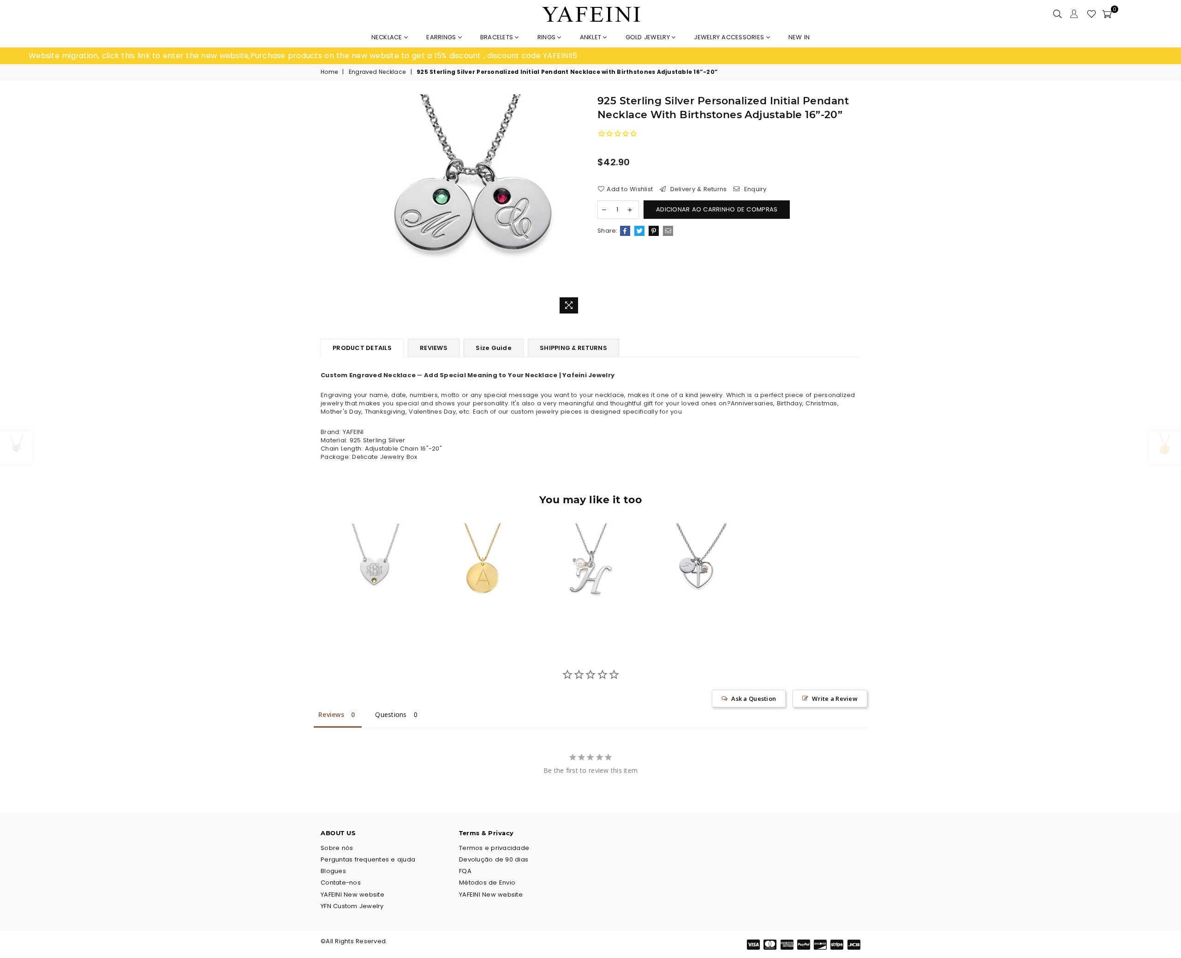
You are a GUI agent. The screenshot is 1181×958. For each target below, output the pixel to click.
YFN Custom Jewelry (352, 906)
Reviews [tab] (331, 714)
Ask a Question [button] (753, 698)
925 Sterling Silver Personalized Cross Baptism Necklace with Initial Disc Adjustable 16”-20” (698, 552)
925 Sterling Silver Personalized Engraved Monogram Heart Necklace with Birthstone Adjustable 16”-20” (374, 552)
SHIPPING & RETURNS (573, 347)
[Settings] (1074, 14)
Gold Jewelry (649, 37)
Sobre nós (337, 848)
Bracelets (497, 37)
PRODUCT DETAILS (362, 347)
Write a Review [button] (835, 698)
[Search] (1057, 14)
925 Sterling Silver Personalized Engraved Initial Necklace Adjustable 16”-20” (482, 552)
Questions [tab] (390, 714)
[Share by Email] (668, 231)
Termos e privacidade (494, 848)
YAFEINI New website (352, 894)
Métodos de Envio (487, 882)
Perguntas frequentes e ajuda (368, 859)
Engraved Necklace (377, 72)
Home (329, 72)
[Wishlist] (1091, 14)
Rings (547, 37)
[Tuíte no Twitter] (639, 231)
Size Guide (494, 347)
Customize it (384, 613)
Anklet (591, 37)
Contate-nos (341, 882)
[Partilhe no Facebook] (625, 231)
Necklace (387, 37)
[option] (309, 56)
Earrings (442, 37)
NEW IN (799, 37)
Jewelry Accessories (730, 37)
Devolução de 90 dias (493, 859)
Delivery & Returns (697, 189)
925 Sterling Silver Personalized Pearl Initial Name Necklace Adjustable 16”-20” (590, 552)
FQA (465, 871)
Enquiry (754, 189)
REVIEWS (433, 347)
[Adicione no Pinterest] (654, 231)
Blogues (333, 871)
